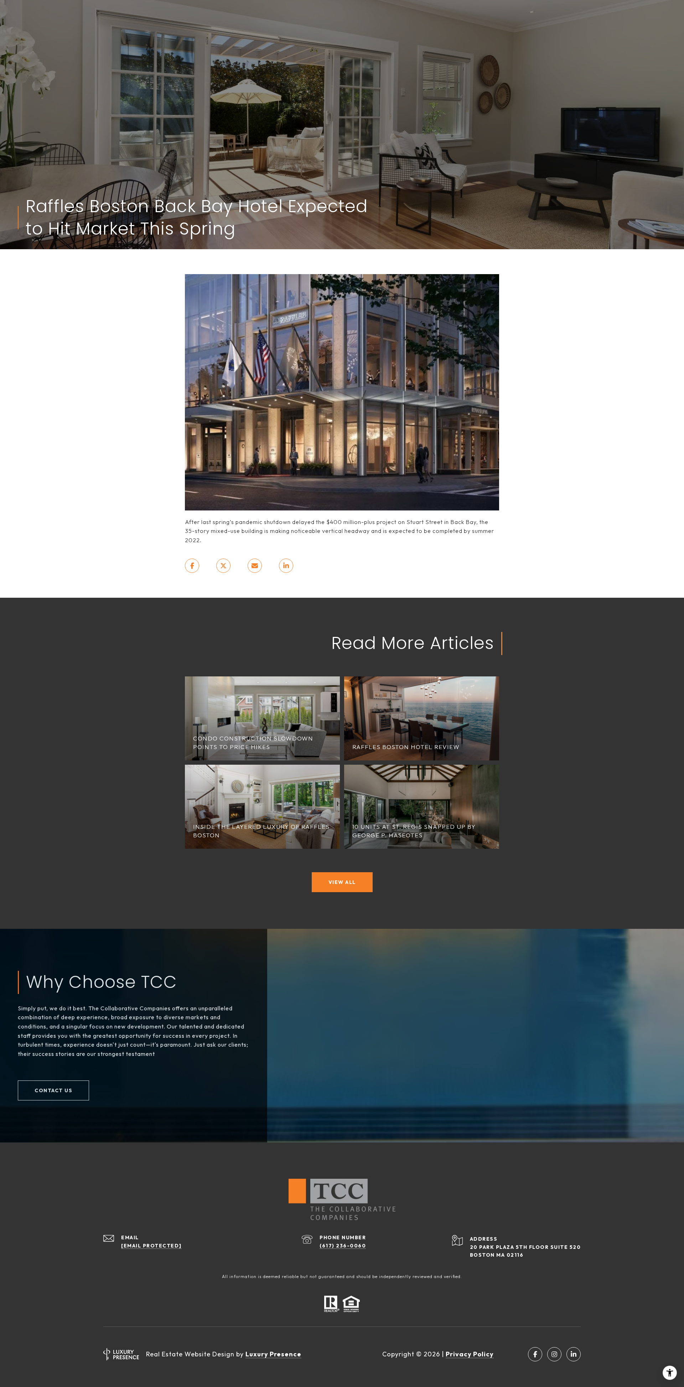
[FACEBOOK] (535, 1354)
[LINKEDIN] (573, 1354)
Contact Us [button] (53, 1090)
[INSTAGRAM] (554, 1354)
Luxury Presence (273, 1354)
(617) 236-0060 (343, 1245)
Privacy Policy (470, 1354)
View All (342, 882)
